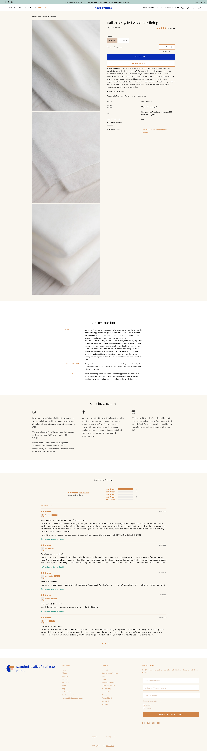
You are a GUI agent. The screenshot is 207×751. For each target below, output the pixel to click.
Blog (63, 689)
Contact (104, 679)
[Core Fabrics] (103, 8)
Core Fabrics (101, 746)
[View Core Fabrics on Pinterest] (153, 723)
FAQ (103, 676)
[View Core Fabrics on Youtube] (158, 723)
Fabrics (64, 673)
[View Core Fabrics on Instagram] (143, 723)
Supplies (65, 676)
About (64, 685)
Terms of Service (107, 698)
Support (105, 665)
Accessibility (106, 701)
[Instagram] (5, 2)
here (153, 82)
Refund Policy (106, 689)
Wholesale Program (108, 682)
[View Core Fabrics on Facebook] (148, 723)
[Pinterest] (8, 2)
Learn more (110, 107)
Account (105, 670)
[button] (42, 7)
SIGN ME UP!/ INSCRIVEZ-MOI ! (171, 714)
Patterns (64, 679)
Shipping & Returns (108, 685)
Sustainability (66, 692)
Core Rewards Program (110, 673)
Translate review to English (53, 539)
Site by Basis (110, 746)
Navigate (66, 665)
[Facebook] (3, 2)
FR (204, 2)
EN (201, 2)
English (94, 737)
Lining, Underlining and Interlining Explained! (154, 130)
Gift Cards (65, 682)
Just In (64, 670)
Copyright (105, 692)
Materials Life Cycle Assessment (72, 698)
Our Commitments (68, 695)
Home (34, 16)
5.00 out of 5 (84, 493)
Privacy (104, 695)
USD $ (108, 737)
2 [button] (102, 643)
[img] (46, 511)
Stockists (105, 704)
